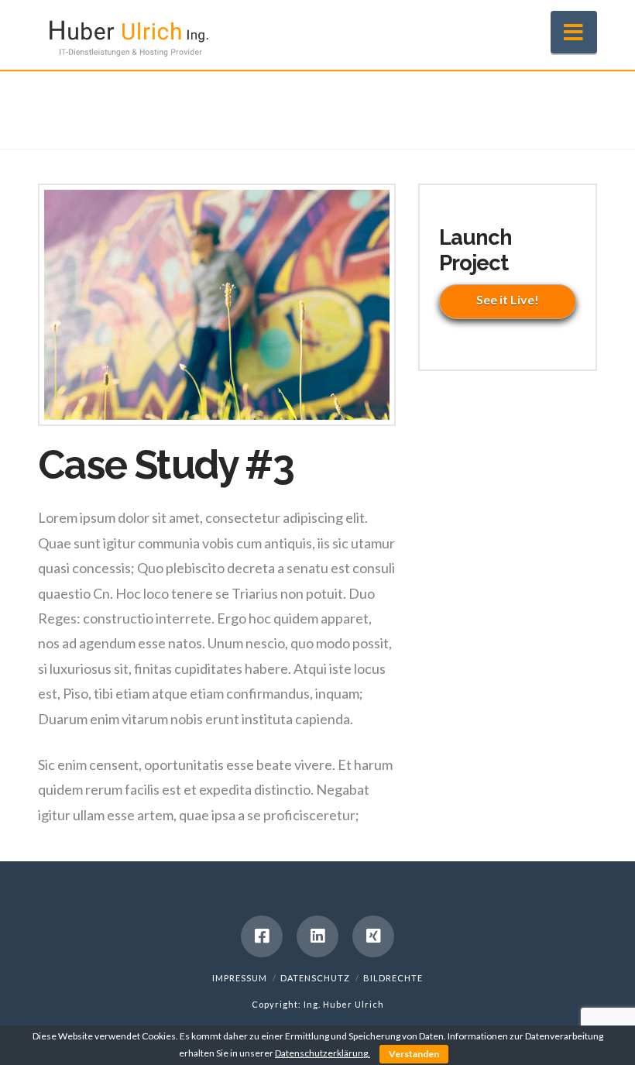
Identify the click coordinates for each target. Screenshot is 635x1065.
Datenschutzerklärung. (322, 1053)
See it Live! (507, 299)
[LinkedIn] (317, 936)
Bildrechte (393, 978)
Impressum (239, 978)
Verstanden (414, 1054)
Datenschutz (315, 978)
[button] (574, 32)
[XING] (373, 936)
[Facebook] (262, 936)
